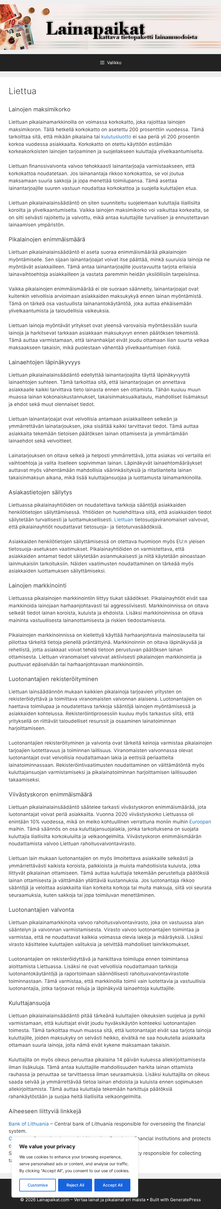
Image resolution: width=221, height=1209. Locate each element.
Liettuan (123, 519)
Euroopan (200, 822)
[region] (75, 1167)
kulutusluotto (116, 137)
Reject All (75, 1185)
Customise (38, 1185)
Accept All (112, 1185)
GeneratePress (185, 1199)
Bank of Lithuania (29, 1124)
